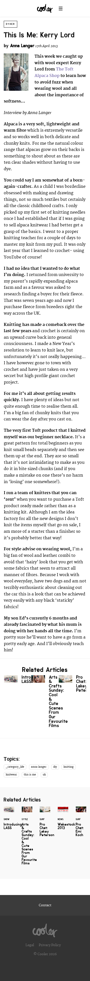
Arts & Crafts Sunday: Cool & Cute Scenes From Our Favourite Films (44, 702)
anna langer (38, 766)
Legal (30, 945)
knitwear (11, 774)
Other (10, 24)
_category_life (15, 766)
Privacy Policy (50, 945)
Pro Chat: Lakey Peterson (72, 685)
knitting (69, 766)
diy (55, 766)
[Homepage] (45, 929)
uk (44, 774)
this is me (30, 774)
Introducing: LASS (17, 680)
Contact (45, 905)
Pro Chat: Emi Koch (81, 825)
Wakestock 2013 (63, 821)
